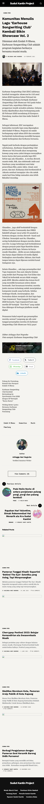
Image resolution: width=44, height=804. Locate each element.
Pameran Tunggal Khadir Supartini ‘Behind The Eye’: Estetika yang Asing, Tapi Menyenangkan (21, 574)
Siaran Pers (6, 13)
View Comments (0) (22, 474)
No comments (36, 590)
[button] (3, 3)
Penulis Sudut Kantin (27, 793)
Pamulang (7, 427)
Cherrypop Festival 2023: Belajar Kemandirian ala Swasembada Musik (20, 635)
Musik (33, 423)
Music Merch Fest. (11, 790)
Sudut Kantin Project (22, 3)
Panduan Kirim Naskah (29, 790)
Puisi (14, 500)
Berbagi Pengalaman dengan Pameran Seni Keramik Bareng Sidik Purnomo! (19, 753)
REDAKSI (11, 522)
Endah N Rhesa (9, 423)
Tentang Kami (11, 793)
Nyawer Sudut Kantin (15, 797)
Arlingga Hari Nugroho (22, 457)
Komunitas (23, 423)
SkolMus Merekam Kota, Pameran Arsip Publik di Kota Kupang (20, 692)
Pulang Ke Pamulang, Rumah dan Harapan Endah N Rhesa (10, 383)
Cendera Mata (31, 797)
